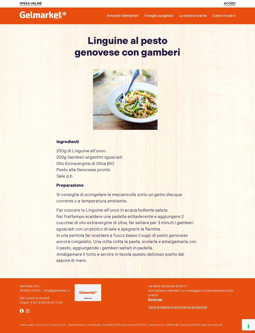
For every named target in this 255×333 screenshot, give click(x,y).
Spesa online (31, 3)
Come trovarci (224, 16)
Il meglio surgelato (158, 16)
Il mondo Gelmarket (122, 16)
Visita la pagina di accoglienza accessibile (177, 307)
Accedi (229, 3)
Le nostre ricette (193, 16)
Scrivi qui (155, 300)
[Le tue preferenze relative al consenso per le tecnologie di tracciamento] (248, 326)
